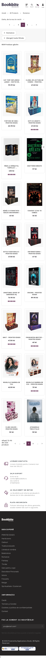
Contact (5, 611)
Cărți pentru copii (8, 568)
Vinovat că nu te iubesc (35, 211)
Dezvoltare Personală (10, 572)
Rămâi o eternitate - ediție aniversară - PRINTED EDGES (11, 212)
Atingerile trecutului (34, 428)
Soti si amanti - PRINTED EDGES (34, 122)
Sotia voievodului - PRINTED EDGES (11, 252)
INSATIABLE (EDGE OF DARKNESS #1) (11, 293)
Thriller (4, 564)
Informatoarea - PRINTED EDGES (34, 252)
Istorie (4, 575)
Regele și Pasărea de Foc (11, 383)
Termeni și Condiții (9, 604)
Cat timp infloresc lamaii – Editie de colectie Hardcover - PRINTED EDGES (11, 81)
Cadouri (5, 542)
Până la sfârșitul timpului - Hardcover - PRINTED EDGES (11, 167)
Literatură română (9, 550)
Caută (4, 600)
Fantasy (5, 561)
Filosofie (5, 579)
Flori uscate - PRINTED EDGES (12, 428)
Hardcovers (6, 538)
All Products (14, 13)
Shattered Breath (34, 166)
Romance (26, 13)
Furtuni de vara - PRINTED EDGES (11, 122)
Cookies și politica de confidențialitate (17, 608)
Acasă (4, 13)
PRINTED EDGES (8, 535)
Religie (4, 583)
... (14, 25)
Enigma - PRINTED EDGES (34, 293)
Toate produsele (8, 546)
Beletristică (6, 553)
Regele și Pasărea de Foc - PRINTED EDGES (34, 383)
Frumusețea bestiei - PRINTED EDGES (34, 338)
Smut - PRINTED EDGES (11, 337)
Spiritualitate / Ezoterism (11, 586)
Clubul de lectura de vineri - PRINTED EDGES (34, 81)
